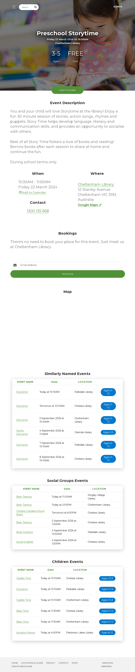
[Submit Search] (36, 7)
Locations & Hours (32, 663)
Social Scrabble (24, 541)
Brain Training (24, 496)
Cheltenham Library (96, 184)
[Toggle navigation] (13, 7)
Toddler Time (23, 578)
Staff (75, 663)
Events (118, 6)
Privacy (50, 663)
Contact (63, 663)
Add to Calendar (34, 192)
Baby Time (22, 610)
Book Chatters (24, 532)
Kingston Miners (25, 632)
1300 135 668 (38, 211)
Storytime (22, 391)
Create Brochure (22, 666)
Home (15, 663)
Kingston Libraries (107, 665)
